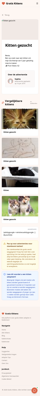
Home (4, 330)
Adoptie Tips (6, 357)
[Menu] (37, 3)
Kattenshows (6, 339)
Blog (3, 336)
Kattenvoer (5, 342)
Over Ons (5, 363)
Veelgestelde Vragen (9, 354)
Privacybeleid (6, 373)
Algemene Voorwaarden (10, 376)
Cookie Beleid (6, 379)
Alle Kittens (6, 333)
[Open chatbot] (34, 390)
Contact (4, 360)
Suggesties (6, 351)
